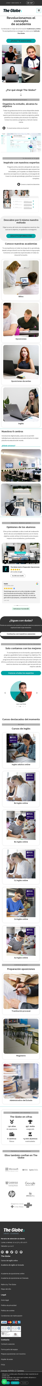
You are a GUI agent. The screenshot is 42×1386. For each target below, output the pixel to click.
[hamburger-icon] (39, 10)
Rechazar (15, 1382)
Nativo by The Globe (8, 1285)
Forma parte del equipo (9, 1349)
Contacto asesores (8, 1344)
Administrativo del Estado (21, 1100)
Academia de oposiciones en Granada (14, 1278)
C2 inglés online (21, 919)
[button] (4, 1381)
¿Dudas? (8, 2)
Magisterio (21, 1056)
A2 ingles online (21, 958)
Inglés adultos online (21, 765)
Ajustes (24, 1382)
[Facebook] (2, 1252)
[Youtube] (16, 1252)
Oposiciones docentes (21, 381)
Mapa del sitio (6, 1289)
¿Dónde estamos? (8, 446)
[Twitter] (11, 1252)
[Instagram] (7, 1252)
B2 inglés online (21, 803)
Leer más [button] (6, 600)
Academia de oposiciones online (12, 1274)
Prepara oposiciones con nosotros (13, 1354)
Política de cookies (7, 1310)
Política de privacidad (8, 1305)
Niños (21, 297)
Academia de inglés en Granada (12, 1265)
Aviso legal (5, 1300)
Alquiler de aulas (7, 1359)
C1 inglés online (21, 880)
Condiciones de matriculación (11, 1316)
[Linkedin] (21, 1252)
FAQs (3, 1365)
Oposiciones (21, 339)
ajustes (17, 1379)
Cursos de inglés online (9, 1260)
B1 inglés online (21, 842)
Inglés (21, 424)
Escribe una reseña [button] (18, 576)
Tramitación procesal (21, 1011)
